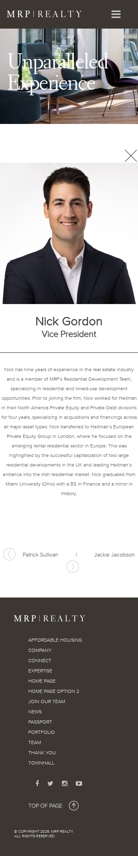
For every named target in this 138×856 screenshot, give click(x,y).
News (35, 711)
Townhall (41, 763)
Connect (39, 660)
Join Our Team (46, 701)
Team (34, 742)
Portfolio (41, 732)
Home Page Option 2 (53, 691)
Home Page (42, 681)
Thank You (42, 752)
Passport (40, 722)
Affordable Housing (55, 640)
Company (40, 650)
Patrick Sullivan (40, 555)
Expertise (40, 670)
